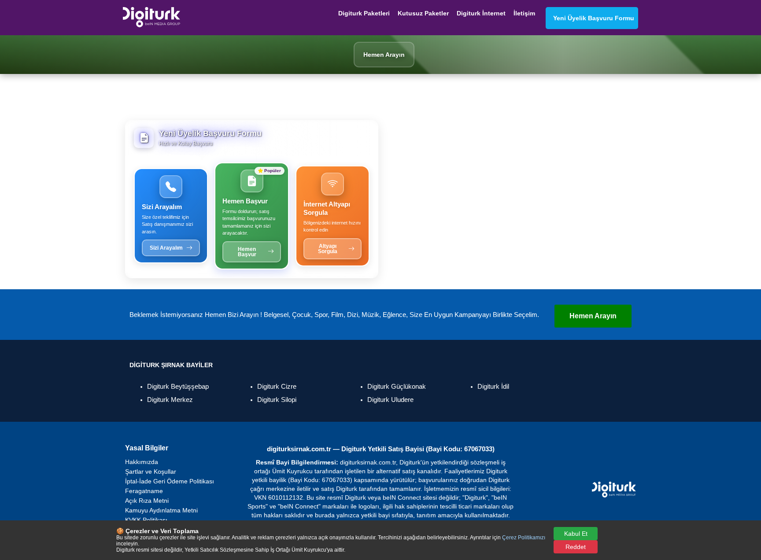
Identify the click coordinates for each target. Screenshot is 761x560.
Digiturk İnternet (481, 13)
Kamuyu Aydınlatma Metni (161, 510)
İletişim (524, 13)
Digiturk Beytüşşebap (178, 386)
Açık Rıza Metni (147, 500)
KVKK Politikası (146, 519)
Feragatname (144, 490)
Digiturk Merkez (170, 399)
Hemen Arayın (593, 316)
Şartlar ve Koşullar (150, 471)
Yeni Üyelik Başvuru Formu (592, 18)
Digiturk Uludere (390, 399)
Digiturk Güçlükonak (396, 386)
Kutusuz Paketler (423, 13)
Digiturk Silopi (276, 399)
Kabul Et (575, 533)
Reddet (575, 546)
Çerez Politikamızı (523, 537)
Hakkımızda (141, 461)
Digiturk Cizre (276, 386)
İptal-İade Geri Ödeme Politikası (169, 481)
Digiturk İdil (493, 386)
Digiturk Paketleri (364, 13)
